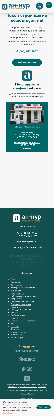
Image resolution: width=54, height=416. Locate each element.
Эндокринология (18, 332)
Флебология (16, 285)
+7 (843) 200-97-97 (27, 233)
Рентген (14, 312)
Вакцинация (16, 290)
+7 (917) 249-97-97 (27, 235)
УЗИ (13, 323)
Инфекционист (17, 293)
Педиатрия (16, 307)
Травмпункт (16, 282)
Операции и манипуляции (22, 301)
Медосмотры (17, 337)
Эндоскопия (16, 334)
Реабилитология (18, 315)
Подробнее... (8, 413)
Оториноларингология (21, 304)
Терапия (14, 318)
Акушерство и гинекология (23, 287)
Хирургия (15, 329)
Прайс (14, 279)
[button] (39, 6)
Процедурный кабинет (21, 309)
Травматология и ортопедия (23, 320)
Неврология (16, 298)
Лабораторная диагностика (23, 296)
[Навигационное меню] (48, 5)
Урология (15, 326)
